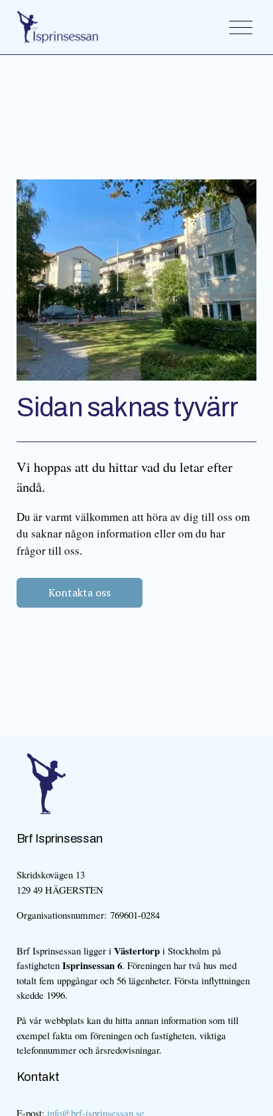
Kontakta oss (79, 592)
